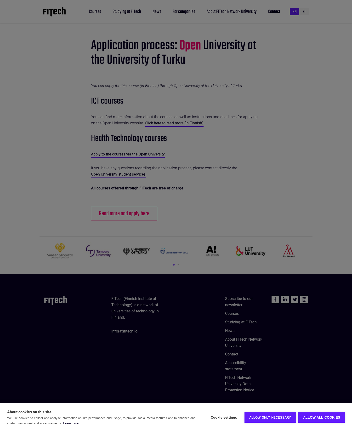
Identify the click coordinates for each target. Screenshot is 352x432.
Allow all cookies (321, 417)
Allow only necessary (270, 417)
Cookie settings (224, 417)
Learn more (71, 423)
